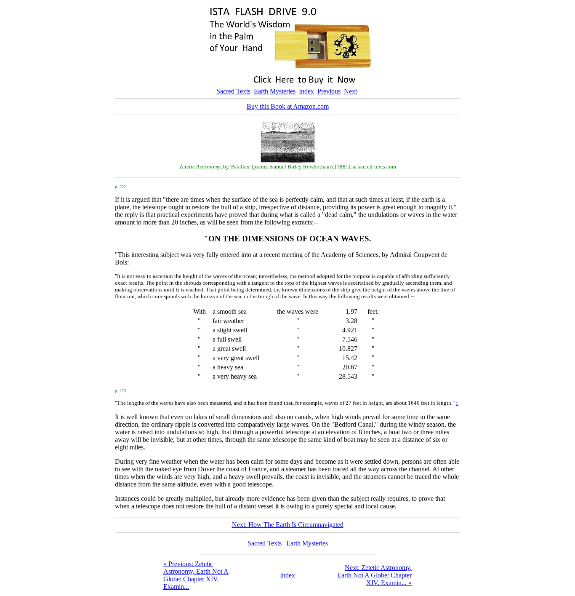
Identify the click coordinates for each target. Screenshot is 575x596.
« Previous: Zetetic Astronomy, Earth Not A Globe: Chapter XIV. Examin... (196, 575)
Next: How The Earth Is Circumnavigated (287, 524)
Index (306, 91)
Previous (329, 91)
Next (350, 91)
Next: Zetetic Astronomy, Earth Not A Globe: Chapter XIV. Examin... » (374, 575)
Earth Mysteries (274, 91)
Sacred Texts (233, 91)
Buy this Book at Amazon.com (288, 106)
